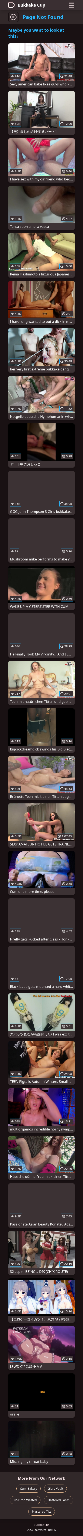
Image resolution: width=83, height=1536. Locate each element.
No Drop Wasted (25, 1500)
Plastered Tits (41, 1511)
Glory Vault (55, 1488)
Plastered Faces (58, 1500)
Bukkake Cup (31, 5)
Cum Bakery (28, 1488)
